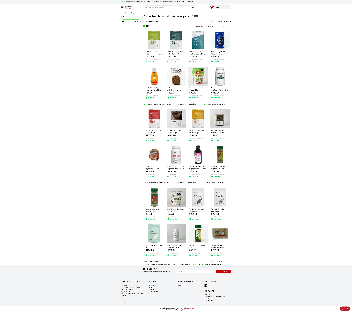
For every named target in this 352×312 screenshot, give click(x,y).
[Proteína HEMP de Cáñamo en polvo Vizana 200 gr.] (154, 40)
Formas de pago (126, 291)
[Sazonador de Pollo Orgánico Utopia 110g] (220, 154)
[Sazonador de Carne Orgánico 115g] (154, 197)
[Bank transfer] (179, 285)
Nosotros (124, 285)
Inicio (122, 13)
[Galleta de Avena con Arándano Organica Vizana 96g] (176, 76)
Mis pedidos (152, 287)
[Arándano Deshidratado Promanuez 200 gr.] (176, 197)
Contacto (123, 296)
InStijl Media (182, 310)
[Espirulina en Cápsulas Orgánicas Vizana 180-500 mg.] (220, 76)
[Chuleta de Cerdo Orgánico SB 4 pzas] (154, 154)
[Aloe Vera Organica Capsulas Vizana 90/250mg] (176, 233)
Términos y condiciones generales (131, 287)
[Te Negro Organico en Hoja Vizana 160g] (198, 197)
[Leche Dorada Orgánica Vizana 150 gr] (198, 118)
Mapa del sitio (125, 298)
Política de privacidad (127, 289)
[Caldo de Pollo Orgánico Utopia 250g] (198, 76)
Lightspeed (190, 308)
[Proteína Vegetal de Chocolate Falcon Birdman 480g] (220, 40)
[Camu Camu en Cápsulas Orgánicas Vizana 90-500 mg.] (176, 154)
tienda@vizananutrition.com (213, 298)
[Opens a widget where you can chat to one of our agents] (345, 309)
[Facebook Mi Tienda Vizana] (206, 286)
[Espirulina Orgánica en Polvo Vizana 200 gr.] (176, 40)
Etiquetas (128, 13)
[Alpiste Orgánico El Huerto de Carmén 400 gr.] (220, 118)
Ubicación (124, 300)
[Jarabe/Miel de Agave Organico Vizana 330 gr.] (154, 76)
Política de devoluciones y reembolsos (132, 293)
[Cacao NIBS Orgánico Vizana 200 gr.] (176, 118)
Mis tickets (152, 289)
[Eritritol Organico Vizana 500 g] (154, 233)
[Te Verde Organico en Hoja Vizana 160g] (220, 197)
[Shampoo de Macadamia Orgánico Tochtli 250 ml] (198, 154)
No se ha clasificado (152, 59)
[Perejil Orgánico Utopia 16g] (198, 233)
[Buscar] (193, 7)
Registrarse (152, 285)
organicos (135, 13)
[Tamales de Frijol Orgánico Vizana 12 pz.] (220, 233)
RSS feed (123, 302)
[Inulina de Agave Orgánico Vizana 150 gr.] (198, 40)
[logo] (130, 7)
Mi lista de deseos (154, 291)
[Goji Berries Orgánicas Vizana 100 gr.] (154, 118)
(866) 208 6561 (209, 300)
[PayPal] (185, 285)
